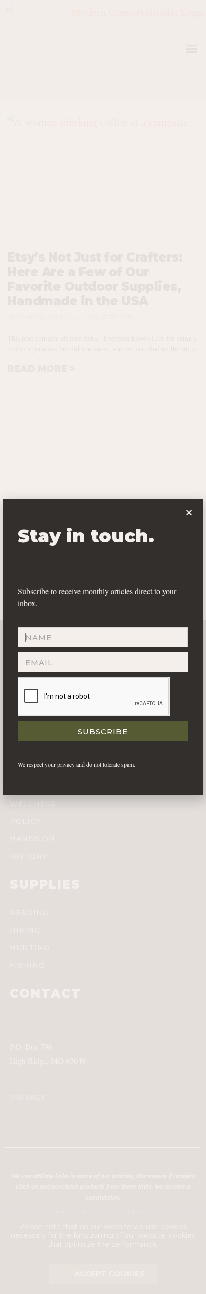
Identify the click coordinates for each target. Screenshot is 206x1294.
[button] (189, 512)
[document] (103, 647)
